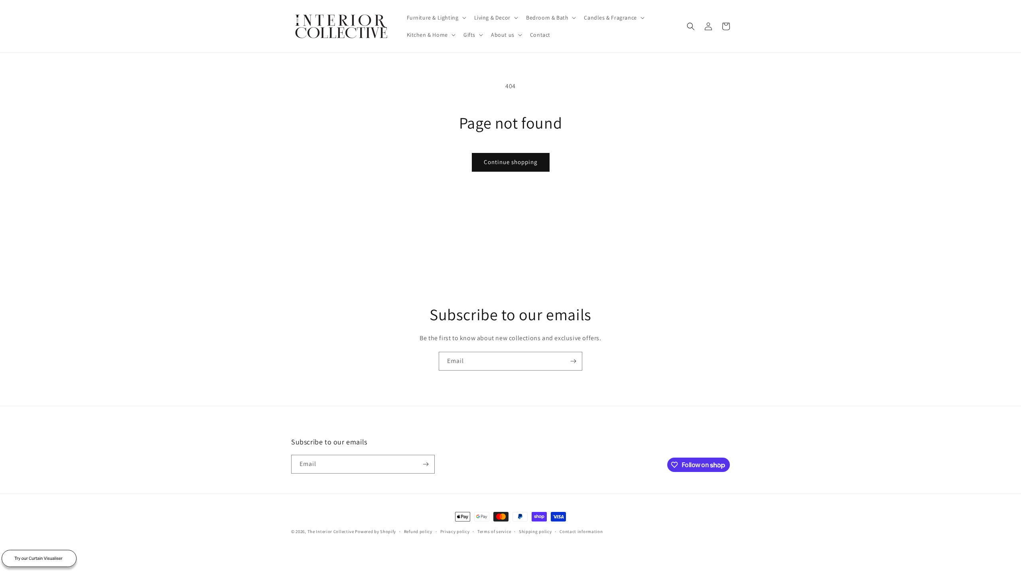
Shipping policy (535, 531)
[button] (435, 17)
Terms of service (494, 531)
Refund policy (418, 531)
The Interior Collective (330, 531)
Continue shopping (511, 162)
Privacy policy (455, 531)
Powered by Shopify (375, 531)
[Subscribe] (573, 361)
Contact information (581, 531)
